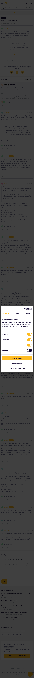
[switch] (29, 339)
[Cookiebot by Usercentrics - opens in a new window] (24, 309)
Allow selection (17, 363)
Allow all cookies (17, 358)
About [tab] (28, 313)
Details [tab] (17, 313)
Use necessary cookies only (17, 368)
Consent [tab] (6, 313)
